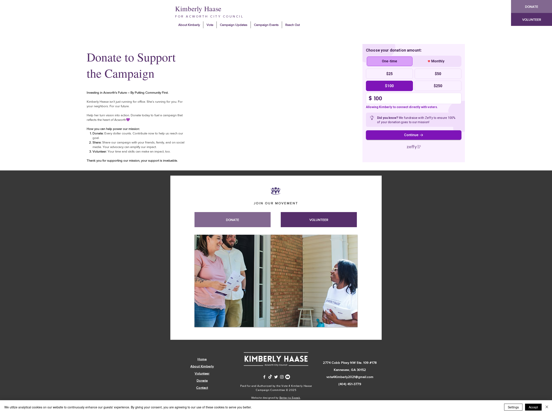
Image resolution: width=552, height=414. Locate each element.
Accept (533, 407)
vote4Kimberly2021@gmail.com (349, 377)
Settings (513, 407)
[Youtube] (287, 377)
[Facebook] (264, 377)
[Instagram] (281, 377)
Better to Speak (289, 397)
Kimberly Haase (198, 8)
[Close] (546, 407)
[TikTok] (270, 377)
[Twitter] (276, 377)
